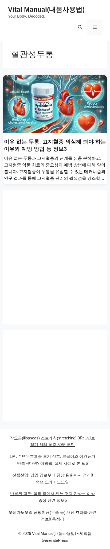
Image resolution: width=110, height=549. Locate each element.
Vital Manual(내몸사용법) (46, 9)
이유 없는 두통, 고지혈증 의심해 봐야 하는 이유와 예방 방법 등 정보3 (55, 145)
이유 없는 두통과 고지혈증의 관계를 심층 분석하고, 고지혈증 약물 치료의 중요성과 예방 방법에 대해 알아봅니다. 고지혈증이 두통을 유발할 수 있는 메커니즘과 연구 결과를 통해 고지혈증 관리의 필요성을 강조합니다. (54, 171)
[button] (80, 27)
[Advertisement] (55, 257)
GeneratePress (55, 540)
